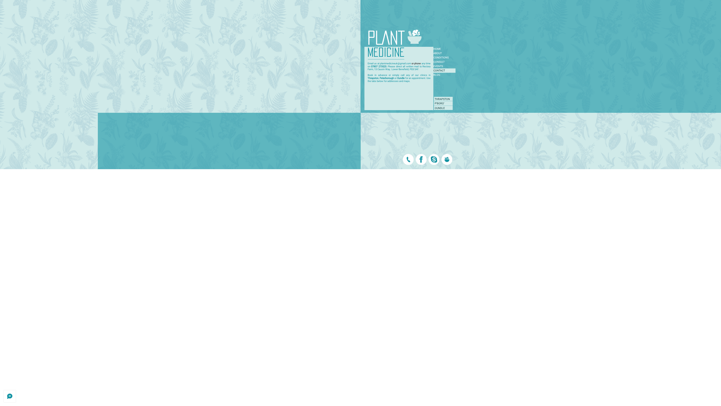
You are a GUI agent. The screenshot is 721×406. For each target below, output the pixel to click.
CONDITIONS (441, 57)
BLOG (436, 74)
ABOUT (437, 53)
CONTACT (439, 70)
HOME (437, 48)
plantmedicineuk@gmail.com (395, 63)
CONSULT (439, 61)
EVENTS (438, 66)
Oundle (401, 78)
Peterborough (387, 78)
